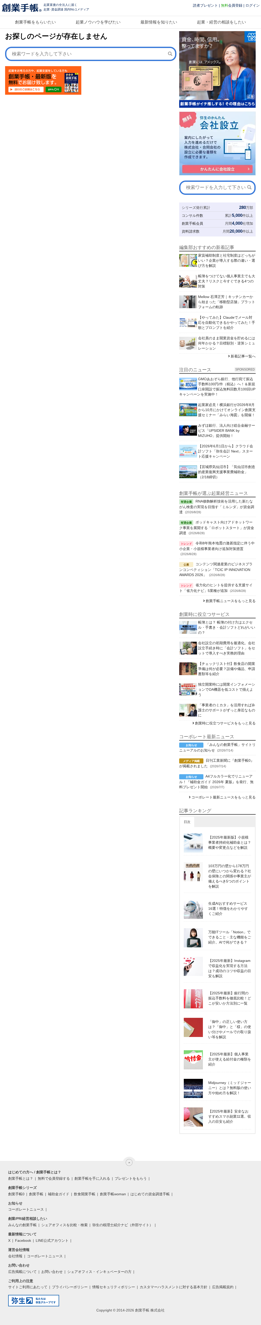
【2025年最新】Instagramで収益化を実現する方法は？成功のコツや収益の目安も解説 (229, 968)
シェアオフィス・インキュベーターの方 (99, 1272)
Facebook (23, 1240)
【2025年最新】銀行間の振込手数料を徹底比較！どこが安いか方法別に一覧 (229, 998)
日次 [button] (187, 822)
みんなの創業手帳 (22, 1225)
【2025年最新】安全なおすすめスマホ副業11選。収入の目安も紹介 (229, 1116)
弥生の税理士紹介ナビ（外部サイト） (122, 1225)
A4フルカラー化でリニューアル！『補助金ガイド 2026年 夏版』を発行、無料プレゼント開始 (216, 781)
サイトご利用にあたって (27, 1287)
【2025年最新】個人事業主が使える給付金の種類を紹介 (229, 1059)
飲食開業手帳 (84, 1194)
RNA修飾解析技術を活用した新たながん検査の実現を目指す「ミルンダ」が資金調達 (216, 506)
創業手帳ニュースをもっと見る (231, 601)
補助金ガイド (58, 1194)
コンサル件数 (192, 215)
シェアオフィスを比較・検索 (64, 1225)
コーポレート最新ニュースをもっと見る (223, 797)
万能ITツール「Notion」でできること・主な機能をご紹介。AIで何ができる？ (229, 937)
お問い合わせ (52, 1272)
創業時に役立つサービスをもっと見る (225, 723)
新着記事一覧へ (243, 356)
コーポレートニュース (26, 1209)
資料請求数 (191, 231)
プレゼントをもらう (131, 1178)
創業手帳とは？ (20, 1178)
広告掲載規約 (222, 1287)
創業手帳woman (113, 1194)
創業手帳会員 (192, 223)
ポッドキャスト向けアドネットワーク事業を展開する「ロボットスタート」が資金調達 (216, 527)
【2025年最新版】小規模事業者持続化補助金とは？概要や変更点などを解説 (229, 842)
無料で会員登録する (54, 1178)
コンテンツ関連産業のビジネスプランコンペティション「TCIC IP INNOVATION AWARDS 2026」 (216, 569)
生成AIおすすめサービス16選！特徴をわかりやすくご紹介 (228, 908)
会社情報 (15, 1256)
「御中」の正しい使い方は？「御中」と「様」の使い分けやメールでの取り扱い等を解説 (229, 1029)
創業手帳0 (16, 1194)
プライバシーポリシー (70, 1287)
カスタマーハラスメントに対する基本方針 (173, 1287)
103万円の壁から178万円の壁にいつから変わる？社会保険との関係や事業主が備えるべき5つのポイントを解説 (229, 876)
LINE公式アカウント (52, 1240)
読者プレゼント (205, 5)
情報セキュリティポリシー (113, 1287)
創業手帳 (36, 1194)
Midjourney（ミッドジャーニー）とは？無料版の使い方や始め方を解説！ (229, 1088)
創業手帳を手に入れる (92, 1178)
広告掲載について (22, 1272)
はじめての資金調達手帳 (150, 1194)
